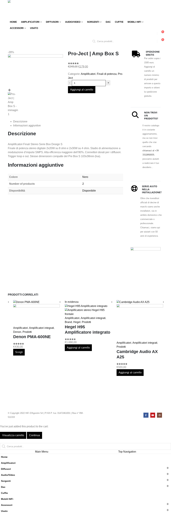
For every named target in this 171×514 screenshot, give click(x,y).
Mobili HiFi (134, 22)
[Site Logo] (22, 9)
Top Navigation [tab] (127, 451)
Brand (68, 322)
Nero (85, 177)
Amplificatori (30, 22)
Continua (34, 435)
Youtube (152, 415)
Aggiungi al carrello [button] (78, 347)
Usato (34, 28)
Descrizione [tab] (20, 121)
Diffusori (52, 22)
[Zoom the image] (146, 249)
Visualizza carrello (13, 435)
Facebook (145, 415)
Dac (108, 22)
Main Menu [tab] (41, 451)
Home (13, 22)
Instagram (159, 415)
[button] (2, 440)
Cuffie (119, 22)
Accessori (17, 28)
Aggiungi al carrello (81, 89)
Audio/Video (72, 22)
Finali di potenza (107, 73)
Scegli (19, 352)
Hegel (76, 322)
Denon (17, 331)
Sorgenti (93, 22)
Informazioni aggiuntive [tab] (27, 125)
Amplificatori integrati (41, 327)
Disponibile (89, 190)
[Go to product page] (36, 313)
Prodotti (27, 331)
